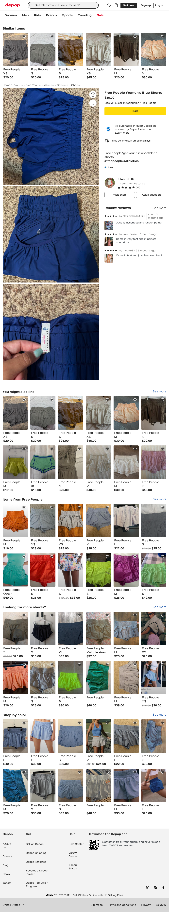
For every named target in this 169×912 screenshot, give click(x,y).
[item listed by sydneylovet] (153, 520)
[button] (142, 187)
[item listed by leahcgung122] (126, 736)
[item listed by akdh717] (126, 628)
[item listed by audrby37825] (70, 785)
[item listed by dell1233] (15, 462)
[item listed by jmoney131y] (15, 785)
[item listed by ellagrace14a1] (42, 520)
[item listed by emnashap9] (42, 413)
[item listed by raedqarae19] (70, 677)
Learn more (122, 132)
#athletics (131, 161)
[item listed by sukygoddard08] (70, 520)
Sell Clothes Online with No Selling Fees (98, 895)
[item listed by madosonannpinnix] (98, 677)
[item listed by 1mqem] (153, 628)
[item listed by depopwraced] (153, 462)
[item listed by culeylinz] (42, 462)
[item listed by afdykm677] (70, 413)
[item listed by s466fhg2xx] (15, 736)
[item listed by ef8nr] (153, 736)
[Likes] (109, 5)
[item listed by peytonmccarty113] (153, 785)
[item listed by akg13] (126, 677)
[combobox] (63, 5)
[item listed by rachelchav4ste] (98, 570)
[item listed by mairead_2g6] (98, 628)
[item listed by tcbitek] (42, 628)
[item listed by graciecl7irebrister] (126, 785)
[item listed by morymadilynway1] (42, 785)
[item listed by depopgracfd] (98, 462)
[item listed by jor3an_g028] (126, 570)
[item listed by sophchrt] (15, 413)
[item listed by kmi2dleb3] (153, 570)
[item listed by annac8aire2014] (70, 628)
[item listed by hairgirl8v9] (153, 677)
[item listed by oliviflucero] (98, 785)
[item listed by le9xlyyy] (70, 736)
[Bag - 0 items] (116, 5)
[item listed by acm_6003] (15, 677)
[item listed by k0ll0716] (15, 570)
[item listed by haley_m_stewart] (15, 520)
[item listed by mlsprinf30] (70, 462)
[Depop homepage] (12, 5)
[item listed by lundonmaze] (126, 413)
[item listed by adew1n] (42, 677)
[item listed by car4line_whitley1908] (98, 736)
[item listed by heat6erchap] (126, 520)
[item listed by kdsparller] (153, 413)
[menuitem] (11, 15)
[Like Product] (24, 36)
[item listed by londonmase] (126, 462)
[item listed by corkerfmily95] (98, 413)
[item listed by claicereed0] (15, 628)
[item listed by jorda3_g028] (42, 570)
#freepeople (113, 161)
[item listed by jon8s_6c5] (70, 570)
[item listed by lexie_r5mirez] (98, 520)
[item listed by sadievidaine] (42, 736)
